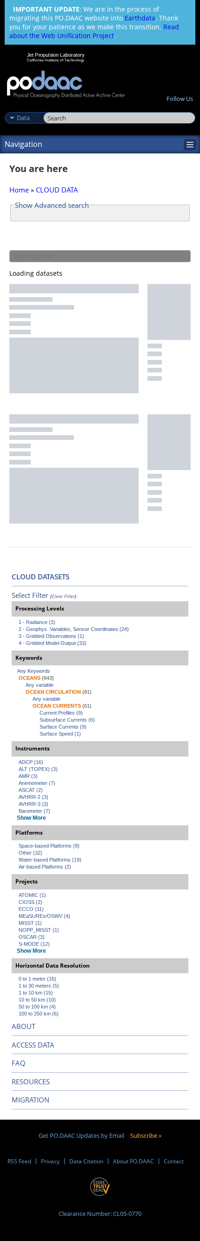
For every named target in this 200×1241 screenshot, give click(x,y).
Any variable (39, 685)
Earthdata (140, 17)
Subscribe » (145, 1135)
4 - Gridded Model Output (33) (53, 643)
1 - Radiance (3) (37, 622)
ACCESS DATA (33, 1044)
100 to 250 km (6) (39, 1013)
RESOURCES (31, 1081)
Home (19, 189)
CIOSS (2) (30, 902)
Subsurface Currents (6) (67, 720)
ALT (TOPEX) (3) (38, 769)
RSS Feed (19, 1161)
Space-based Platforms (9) (49, 846)
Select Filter (30, 595)
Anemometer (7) (37, 783)
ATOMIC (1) (32, 895)
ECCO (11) (31, 909)
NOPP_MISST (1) (39, 930)
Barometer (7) (34, 811)
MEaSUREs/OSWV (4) (44, 916)
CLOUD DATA (57, 189)
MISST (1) (30, 923)
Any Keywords (33, 671)
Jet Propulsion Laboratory (55, 55)
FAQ (19, 1063)
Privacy (50, 1161)
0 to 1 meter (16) (37, 979)
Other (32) (30, 853)
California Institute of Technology (56, 60)
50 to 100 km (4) (37, 1006)
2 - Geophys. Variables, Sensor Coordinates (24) (74, 629)
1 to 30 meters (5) (39, 986)
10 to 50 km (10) (37, 999)
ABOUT (23, 1026)
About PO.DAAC (133, 1161)
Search (53, 108)
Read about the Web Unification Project (94, 31)
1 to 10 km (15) (36, 992)
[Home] (66, 85)
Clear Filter (63, 596)
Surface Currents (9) (63, 727)
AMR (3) (28, 776)
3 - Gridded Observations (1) (51, 636)
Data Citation (86, 1161)
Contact (174, 1161)
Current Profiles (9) (61, 713)
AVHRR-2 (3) (33, 797)
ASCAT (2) (31, 790)
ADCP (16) (31, 762)
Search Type (23, 108)
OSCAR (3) (32, 937)
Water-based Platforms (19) (50, 860)
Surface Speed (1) (60, 734)
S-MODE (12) (34, 944)
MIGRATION (30, 1099)
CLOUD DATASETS (40, 576)
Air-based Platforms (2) (45, 866)
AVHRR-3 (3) (33, 804)
